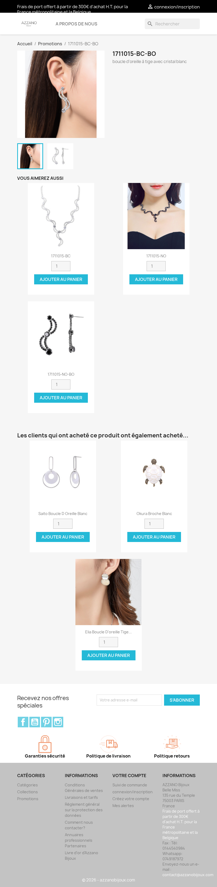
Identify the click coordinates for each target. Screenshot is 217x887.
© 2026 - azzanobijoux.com (108, 880)
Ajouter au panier (61, 279)
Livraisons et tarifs (81, 797)
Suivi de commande (129, 784)
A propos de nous (76, 24)
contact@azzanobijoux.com (187, 874)
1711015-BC (61, 255)
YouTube (34, 722)
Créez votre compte (130, 798)
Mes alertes (123, 805)
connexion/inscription (132, 791)
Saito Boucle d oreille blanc (62, 513)
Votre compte (129, 775)
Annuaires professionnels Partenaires (78, 840)
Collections (27, 791)
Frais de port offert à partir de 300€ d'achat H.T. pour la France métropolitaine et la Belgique (72, 9)
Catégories (27, 784)
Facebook (23, 722)
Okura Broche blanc (154, 513)
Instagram (58, 722)
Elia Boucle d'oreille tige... (108, 631)
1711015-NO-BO (61, 374)
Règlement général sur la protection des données (84, 810)
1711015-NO (156, 255)
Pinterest (46, 722)
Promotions (27, 798)
